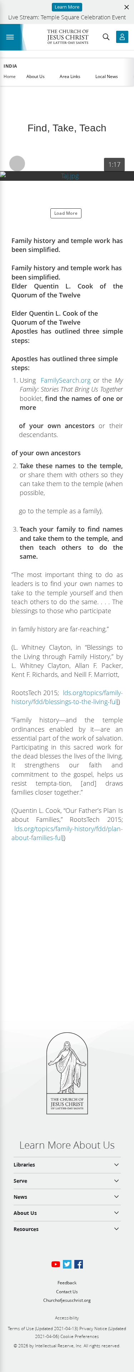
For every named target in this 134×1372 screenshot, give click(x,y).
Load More (66, 213)
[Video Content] (67, 176)
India (10, 66)
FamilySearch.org (64, 380)
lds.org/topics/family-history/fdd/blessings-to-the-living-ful (67, 697)
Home (10, 76)
